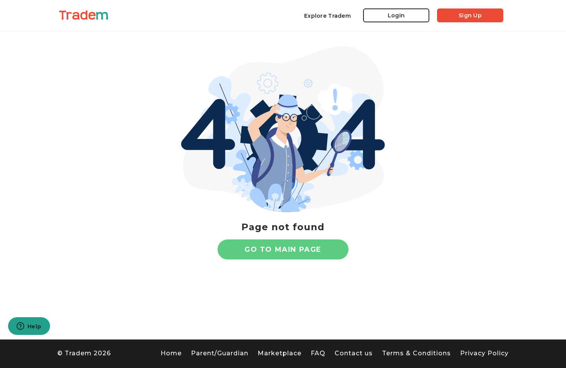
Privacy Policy (484, 353)
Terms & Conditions (416, 353)
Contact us (354, 353)
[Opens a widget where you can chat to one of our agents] (29, 326)
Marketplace (279, 353)
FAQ (318, 353)
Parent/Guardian (219, 353)
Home (171, 353)
